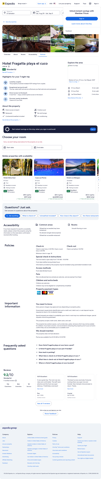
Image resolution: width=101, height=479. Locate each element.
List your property (65, 3)
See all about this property (10, 120)
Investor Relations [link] (7, 453)
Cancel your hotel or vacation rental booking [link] (87, 441)
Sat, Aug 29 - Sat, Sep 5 (44, 13)
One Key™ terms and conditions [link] (60, 447)
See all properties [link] (11, 22)
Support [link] (80, 437)
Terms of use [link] (55, 444)
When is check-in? (29, 216)
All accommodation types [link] (34, 460)
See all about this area (74, 98)
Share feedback (50, 414)
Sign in (96, 3)
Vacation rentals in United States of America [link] (36, 444)
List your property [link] (7, 444)
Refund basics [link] (81, 449)
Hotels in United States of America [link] (36, 441)
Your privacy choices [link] (57, 456)
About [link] (4, 437)
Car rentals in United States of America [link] (37, 456)
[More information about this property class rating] (8, 66)
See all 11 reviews (7, 72)
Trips (84, 3)
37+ (94, 49)
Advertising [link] (5, 456)
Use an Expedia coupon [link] (84, 452)
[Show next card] (98, 179)
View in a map (73, 82)
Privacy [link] (54, 437)
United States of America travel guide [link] (37, 437)
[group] (52, 216)
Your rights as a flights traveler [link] (85, 458)
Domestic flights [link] (31, 453)
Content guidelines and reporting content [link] (63, 460)
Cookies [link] (54, 441)
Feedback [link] (5, 463)
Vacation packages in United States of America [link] (37, 449)
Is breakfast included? (48, 216)
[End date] (47, 147)
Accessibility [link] (55, 453)
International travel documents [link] (86, 455)
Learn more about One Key (82, 24)
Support (77, 3)
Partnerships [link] (5, 447)
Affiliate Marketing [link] (7, 460)
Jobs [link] (3, 441)
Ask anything (13, 216)
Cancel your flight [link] (82, 445)
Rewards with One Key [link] (33, 463)
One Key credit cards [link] (33, 466)
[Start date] (17, 147)
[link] (81, 31)
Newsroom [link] (5, 450)
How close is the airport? (69, 216)
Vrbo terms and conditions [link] (59, 450)
